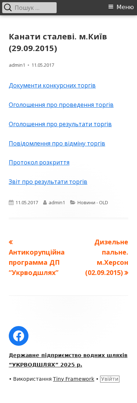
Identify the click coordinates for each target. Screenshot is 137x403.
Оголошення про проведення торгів (61, 105)
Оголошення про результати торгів (60, 124)
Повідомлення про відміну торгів (57, 143)
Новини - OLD (92, 202)
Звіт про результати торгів (48, 182)
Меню (125, 7)
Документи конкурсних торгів (52, 85)
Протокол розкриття (39, 162)
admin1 (17, 65)
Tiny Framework (73, 379)
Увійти (109, 379)
